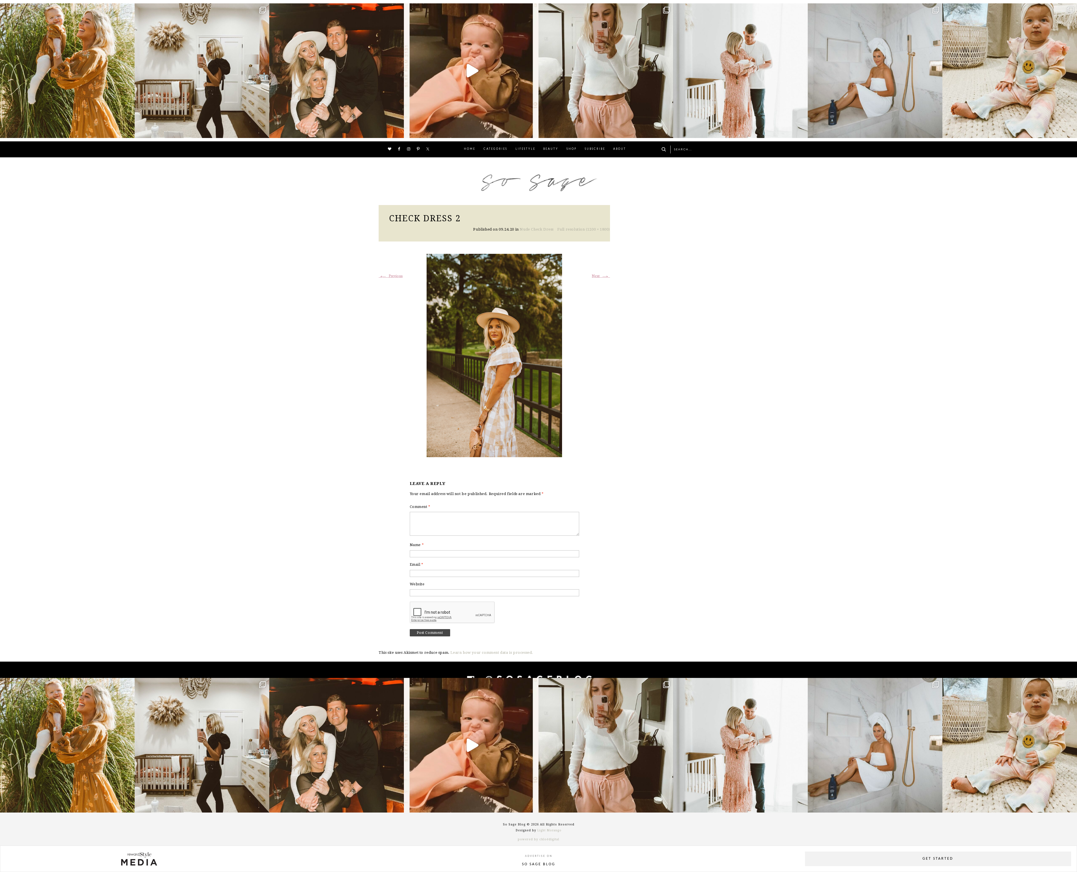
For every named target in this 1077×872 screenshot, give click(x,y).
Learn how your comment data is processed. (491, 652)
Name (417, 545)
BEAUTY (550, 149)
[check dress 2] (494, 354)
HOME (469, 149)
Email (417, 564)
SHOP (572, 149)
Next (601, 276)
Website (417, 584)
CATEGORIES (495, 149)
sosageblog (66, 9)
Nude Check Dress (537, 229)
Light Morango (549, 830)
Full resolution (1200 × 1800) (583, 229)
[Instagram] (129, 131)
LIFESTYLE (525, 149)
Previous (391, 276)
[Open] (67, 70)
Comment (420, 507)
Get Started (937, 859)
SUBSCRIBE (595, 149)
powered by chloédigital (538, 839)
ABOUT (619, 149)
